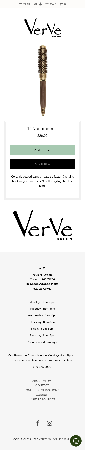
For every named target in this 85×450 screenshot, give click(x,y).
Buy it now (42, 163)
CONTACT (42, 385)
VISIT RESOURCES (42, 399)
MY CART (55, 4)
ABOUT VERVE (42, 380)
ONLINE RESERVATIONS (42, 390)
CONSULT (42, 394)
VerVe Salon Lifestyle (55, 439)
